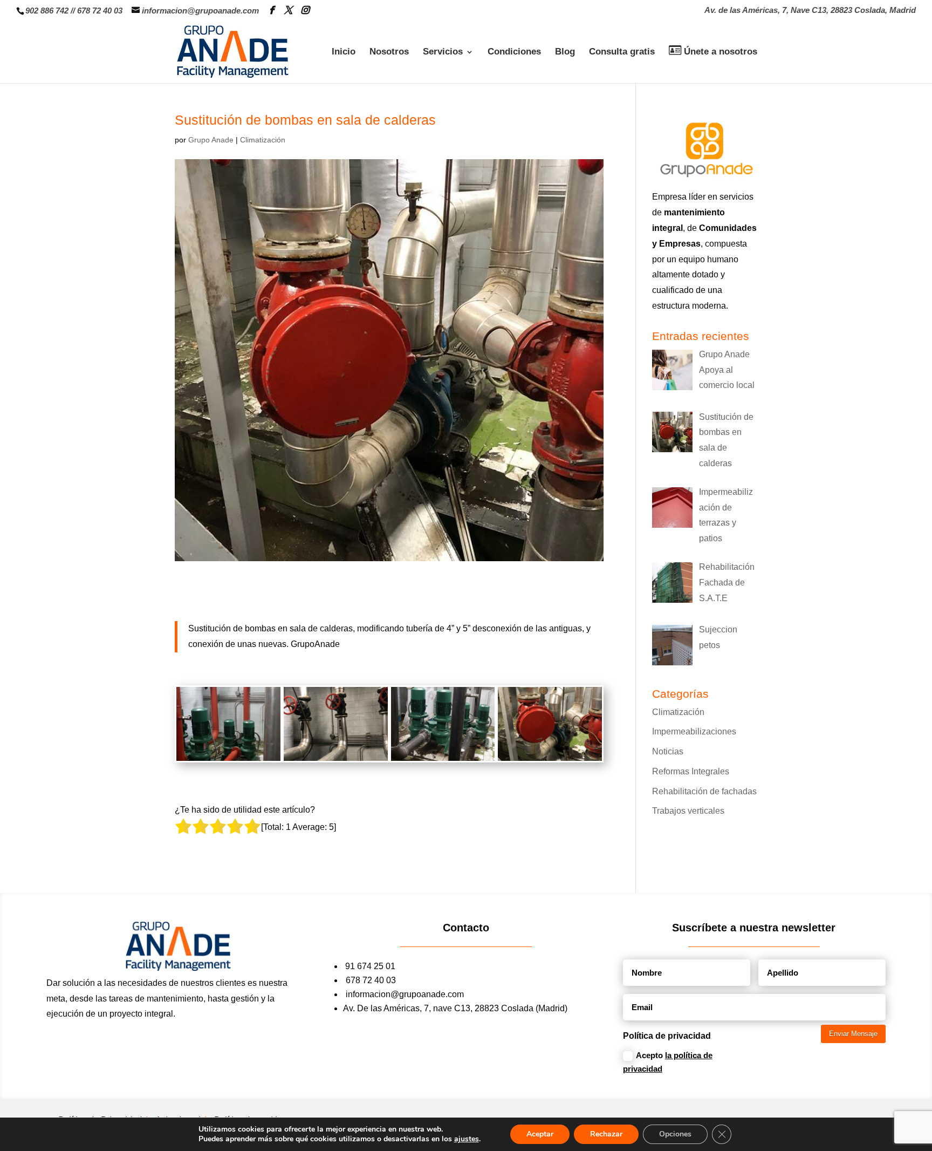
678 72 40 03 (99, 10)
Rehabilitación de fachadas (704, 791)
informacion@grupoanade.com (405, 994)
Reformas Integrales (690, 771)
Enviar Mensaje (853, 1034)
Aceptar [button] (539, 1134)
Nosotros (389, 52)
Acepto (667, 1062)
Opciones (675, 1134)
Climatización (262, 139)
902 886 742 (46, 10)
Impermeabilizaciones (694, 731)
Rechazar (606, 1134)
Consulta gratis (622, 52)
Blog (565, 52)
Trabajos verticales (688, 810)
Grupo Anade (211, 139)
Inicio (343, 52)
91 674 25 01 (370, 966)
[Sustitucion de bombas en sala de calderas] (228, 760)
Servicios (443, 52)
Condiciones (514, 52)
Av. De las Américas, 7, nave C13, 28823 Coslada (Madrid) (455, 1008)
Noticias (667, 751)
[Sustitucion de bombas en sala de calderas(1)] (336, 760)
